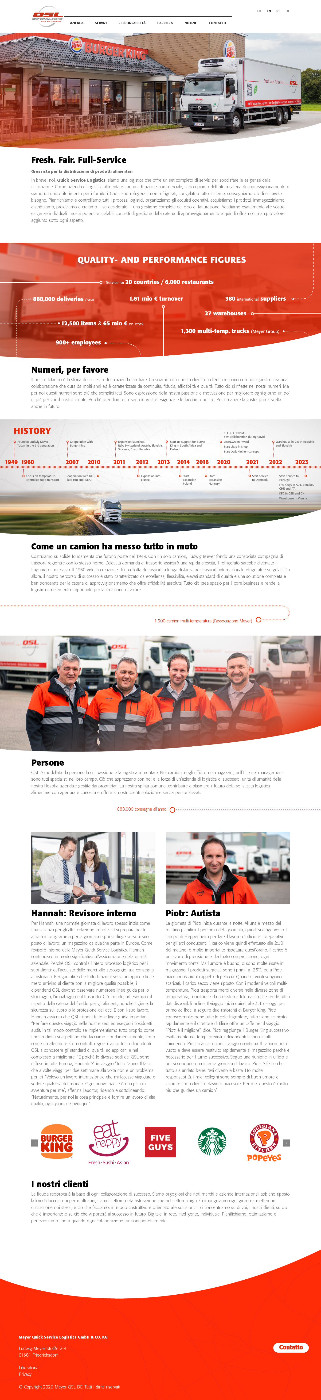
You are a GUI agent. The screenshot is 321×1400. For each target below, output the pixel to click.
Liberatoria (28, 1368)
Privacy (25, 1374)
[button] (34, 1143)
